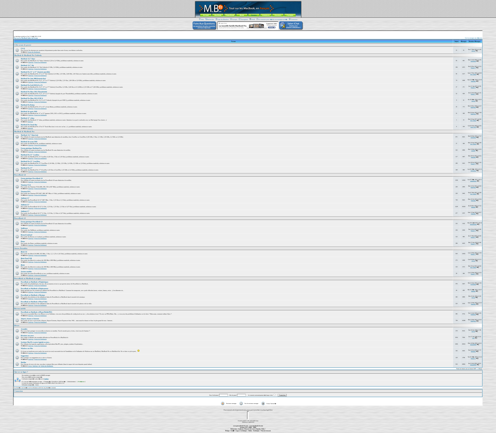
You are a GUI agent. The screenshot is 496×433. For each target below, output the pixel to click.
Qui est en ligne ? (21, 372)
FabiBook (473, 314)
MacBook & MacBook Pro (24, 132)
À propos (290, 15)
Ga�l (232, 430)
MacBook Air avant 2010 (29, 142)
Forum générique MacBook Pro (31, 148)
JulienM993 (473, 344)
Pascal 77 (473, 68)
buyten (473, 101)
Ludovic (240, 429)
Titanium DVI (25, 192)
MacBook (217, 15)
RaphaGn (473, 351)
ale (39, 366)
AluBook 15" (25, 205)
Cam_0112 (473, 127)
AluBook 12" (25, 198)
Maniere (473, 207)
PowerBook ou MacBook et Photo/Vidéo (34, 302)
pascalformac (473, 224)
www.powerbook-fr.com (240, 426)
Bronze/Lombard (26, 235)
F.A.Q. (23, 48)
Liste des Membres (223, 19)
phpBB (244, 420)
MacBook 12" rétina (27, 118)
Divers (16, 325)
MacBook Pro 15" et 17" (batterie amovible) (35, 72)
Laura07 (473, 150)
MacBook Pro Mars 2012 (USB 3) (32, 98)
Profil (253, 19)
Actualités (24, 329)
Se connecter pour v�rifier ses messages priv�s (272, 19)
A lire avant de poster (22, 45)
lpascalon (473, 81)
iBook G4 (24, 252)
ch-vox (473, 51)
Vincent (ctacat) (266, 430)
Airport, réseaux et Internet (30, 319)
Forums (254, 15)
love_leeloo (473, 74)
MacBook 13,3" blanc (28, 59)
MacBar (23, 362)
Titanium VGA (26, 185)
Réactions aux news (27, 336)
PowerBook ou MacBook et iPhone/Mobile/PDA (36, 312)
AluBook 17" (25, 211)
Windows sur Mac (27, 348)
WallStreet (24, 228)
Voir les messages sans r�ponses (473, 38)
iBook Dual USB (26, 258)
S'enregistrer (244, 19)
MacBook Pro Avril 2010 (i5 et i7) (31, 85)
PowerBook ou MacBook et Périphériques (34, 282)
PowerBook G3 (20, 218)
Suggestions (25, 356)
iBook (242, 15)
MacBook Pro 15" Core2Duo (30, 161)
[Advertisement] (248, 32)
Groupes (234, 19)
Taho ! (264, 429)
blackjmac (30, 62)
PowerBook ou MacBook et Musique (33, 295)
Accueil (206, 15)
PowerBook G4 (20, 175)
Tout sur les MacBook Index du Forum (26, 38)
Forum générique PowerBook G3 (31, 222)
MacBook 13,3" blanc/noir (29, 135)
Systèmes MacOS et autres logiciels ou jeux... (35, 342)
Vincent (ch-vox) (249, 429)
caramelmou (473, 181)
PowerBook (230, 15)
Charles (258, 429)
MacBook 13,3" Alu (27, 65)
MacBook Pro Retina (28, 105)
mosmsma (473, 61)
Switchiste (473, 284)
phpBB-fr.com (251, 422)
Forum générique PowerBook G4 (31, 178)
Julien (250, 430)
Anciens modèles (26, 272)
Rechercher (210, 19)
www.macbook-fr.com (256, 426)
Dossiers (278, 15)
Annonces (266, 15)
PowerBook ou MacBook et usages (27, 278)
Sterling (46, 379)
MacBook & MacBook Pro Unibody (28, 55)
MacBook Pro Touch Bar (29, 125)
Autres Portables (21, 248)
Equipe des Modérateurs (34, 52)
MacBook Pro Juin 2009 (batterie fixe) (33, 79)
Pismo (23, 241)
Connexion (294, 19)
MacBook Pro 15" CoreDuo (30, 155)
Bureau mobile (20, 309)
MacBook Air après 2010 (29, 111)
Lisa (473, 338)
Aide (202, 19)
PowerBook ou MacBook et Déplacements (34, 288)
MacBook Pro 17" (27, 168)
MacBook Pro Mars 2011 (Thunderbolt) (34, 92)
